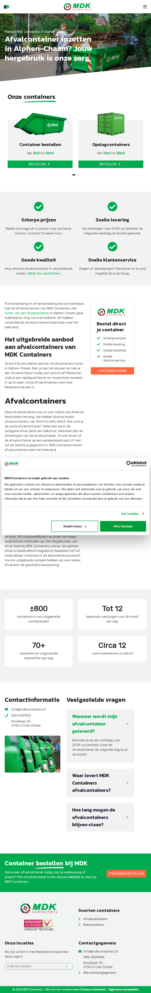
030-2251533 (21, 715)
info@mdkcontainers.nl (29, 709)
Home (9, 32)
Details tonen (73, 526)
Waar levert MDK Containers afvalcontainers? (91, 783)
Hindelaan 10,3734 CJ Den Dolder (26, 723)
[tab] (100, 723)
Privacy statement (93, 989)
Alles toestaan (123, 526)
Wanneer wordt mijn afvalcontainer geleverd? (94, 723)
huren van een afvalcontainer (27, 313)
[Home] (38, 908)
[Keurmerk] (38, 925)
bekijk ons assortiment (44, 273)
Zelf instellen (130, 513)
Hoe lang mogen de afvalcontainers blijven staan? (93, 817)
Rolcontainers (93, 925)
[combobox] (39, 966)
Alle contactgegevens (99, 973)
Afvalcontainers (95, 919)
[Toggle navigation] (123, 6)
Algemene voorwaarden (124, 989)
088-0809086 (94, 957)
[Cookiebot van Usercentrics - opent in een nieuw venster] (129, 464)
